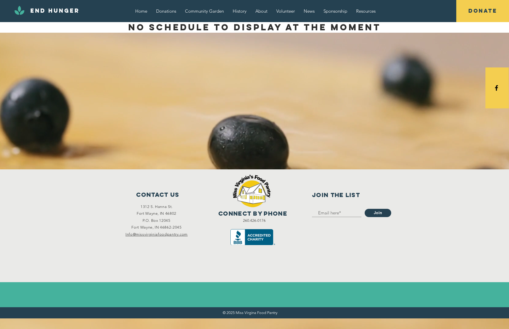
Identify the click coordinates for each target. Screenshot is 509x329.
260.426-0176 (254, 220)
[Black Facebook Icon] (496, 88)
